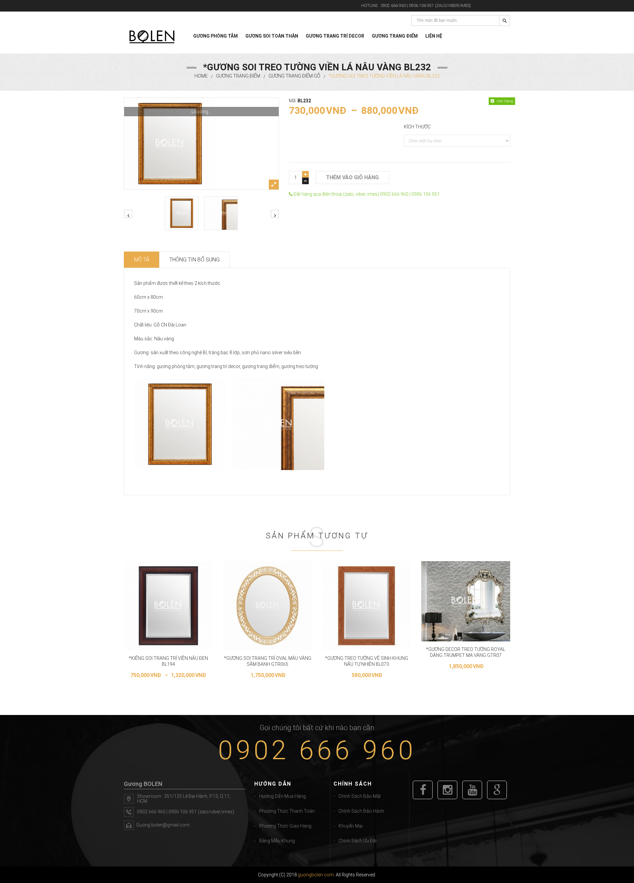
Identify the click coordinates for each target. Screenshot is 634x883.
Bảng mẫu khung (277, 840)
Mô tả (141, 259)
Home (201, 76)
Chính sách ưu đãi (357, 840)
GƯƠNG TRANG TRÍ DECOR (335, 36)
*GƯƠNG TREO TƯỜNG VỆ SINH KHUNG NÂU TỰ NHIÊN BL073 (366, 661)
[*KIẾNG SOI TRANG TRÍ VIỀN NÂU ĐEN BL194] (168, 605)
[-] (305, 181)
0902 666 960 (317, 750)
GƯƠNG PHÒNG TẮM (215, 36)
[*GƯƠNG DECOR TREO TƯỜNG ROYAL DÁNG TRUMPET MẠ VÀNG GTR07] (465, 601)
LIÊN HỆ (433, 36)
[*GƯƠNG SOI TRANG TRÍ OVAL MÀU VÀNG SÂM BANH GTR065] (267, 605)
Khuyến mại (350, 826)
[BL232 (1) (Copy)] (221, 213)
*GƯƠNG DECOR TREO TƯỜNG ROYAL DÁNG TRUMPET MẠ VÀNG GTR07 (465, 652)
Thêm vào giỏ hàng (352, 177)
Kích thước (417, 126)
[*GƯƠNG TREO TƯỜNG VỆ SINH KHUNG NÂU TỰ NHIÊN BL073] (366, 605)
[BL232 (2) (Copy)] (201, 143)
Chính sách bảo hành (361, 811)
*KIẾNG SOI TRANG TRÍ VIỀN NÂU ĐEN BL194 (168, 661)
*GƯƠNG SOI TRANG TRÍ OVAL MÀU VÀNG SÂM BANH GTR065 (267, 661)
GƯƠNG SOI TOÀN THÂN (271, 36)
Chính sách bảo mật (359, 796)
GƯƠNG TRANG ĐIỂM (395, 36)
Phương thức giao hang (285, 826)
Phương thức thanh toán (287, 811)
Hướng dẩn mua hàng (282, 796)
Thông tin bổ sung (194, 259)
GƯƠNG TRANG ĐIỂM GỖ (294, 76)
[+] (305, 174)
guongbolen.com (316, 874)
